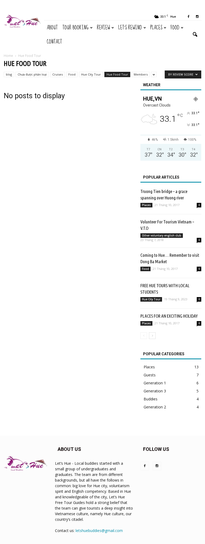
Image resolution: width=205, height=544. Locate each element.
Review (103, 28)
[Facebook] (188, 16)
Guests (150, 374)
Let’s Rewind (130, 28)
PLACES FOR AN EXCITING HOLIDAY (169, 315)
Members (141, 74)
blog (9, 74)
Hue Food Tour (117, 74)
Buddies (150, 398)
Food (175, 28)
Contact (54, 42)
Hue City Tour (91, 74)
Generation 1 (155, 382)
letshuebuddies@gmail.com (99, 530)
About (52, 28)
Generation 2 (155, 406)
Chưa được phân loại (32, 74)
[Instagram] (197, 16)
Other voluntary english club (161, 235)
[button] (194, 34)
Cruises (57, 74)
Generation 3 (155, 390)
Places (156, 28)
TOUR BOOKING (75, 28)
